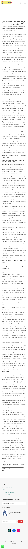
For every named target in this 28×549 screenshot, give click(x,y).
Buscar (20, 521)
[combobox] (14, 503)
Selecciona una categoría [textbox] (8, 503)
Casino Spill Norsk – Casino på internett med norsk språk (14, 263)
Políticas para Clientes (7, 490)
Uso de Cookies (6, 494)
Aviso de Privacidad (7, 487)
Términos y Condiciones (8, 492)
